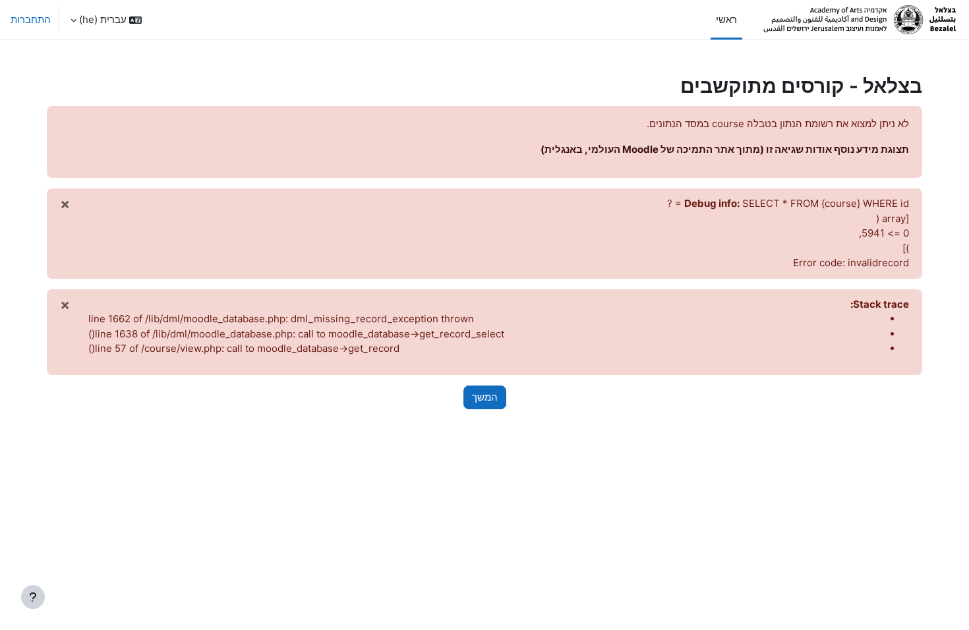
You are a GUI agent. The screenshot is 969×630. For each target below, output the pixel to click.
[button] (106, 20)
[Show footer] (33, 597)
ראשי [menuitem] (726, 19)
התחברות (31, 19)
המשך (485, 397)
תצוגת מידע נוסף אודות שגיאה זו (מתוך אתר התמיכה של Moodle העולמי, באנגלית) (725, 149)
